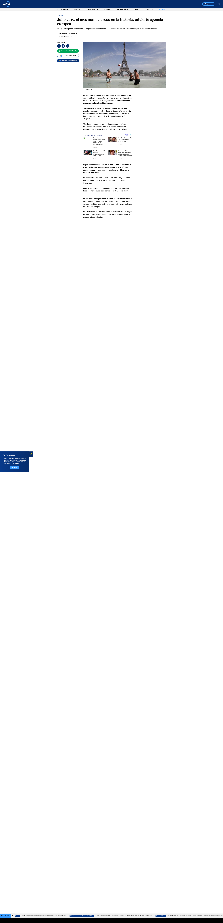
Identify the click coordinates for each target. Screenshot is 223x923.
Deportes (150, 10)
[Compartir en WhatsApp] (67, 46)
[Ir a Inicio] (6, 4)
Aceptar (14, 467)
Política (77, 10)
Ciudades (137, 10)
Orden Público (62, 10)
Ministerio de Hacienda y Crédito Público (41, 916)
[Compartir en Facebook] (59, 46)
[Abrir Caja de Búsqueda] (219, 4)
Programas (208, 4)
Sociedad (162, 10)
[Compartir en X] (63, 46)
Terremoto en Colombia (199, 916)
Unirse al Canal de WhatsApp (69, 51)
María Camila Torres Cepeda (68, 33)
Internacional (122, 10)
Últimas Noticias (5, 916)
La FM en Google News (69, 55)
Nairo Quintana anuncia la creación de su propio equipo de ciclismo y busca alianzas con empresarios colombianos (157, 915)
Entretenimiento (92, 10)
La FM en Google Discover (69, 60)
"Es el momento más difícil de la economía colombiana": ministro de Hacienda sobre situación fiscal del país (83, 915)
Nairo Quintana (120, 916)
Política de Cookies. (13, 463)
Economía (107, 10)
